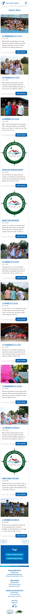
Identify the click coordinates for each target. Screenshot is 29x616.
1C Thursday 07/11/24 (11, 345)
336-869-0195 (14, 572)
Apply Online (15, 600)
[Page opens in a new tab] (10, 612)
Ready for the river (10, 220)
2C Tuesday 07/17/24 (10, 77)
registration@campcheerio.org (14, 574)
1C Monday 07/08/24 (10, 520)
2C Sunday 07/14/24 (10, 262)
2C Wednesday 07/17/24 (12, 36)
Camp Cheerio (14, 580)
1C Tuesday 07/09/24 (10, 428)
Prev (4, 541)
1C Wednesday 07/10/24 (12, 386)
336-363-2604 (14, 582)
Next (25, 541)
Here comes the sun (10, 478)
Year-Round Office (14, 570)
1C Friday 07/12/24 (10, 303)
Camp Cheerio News (14, 554)
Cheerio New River (14, 558)
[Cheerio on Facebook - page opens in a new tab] (13, 606)
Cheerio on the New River (14, 590)
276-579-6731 (14, 592)
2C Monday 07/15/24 (10, 119)
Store (14, 604)
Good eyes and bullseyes (12, 170)
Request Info (14, 602)
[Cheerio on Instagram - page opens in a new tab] (16, 606)
